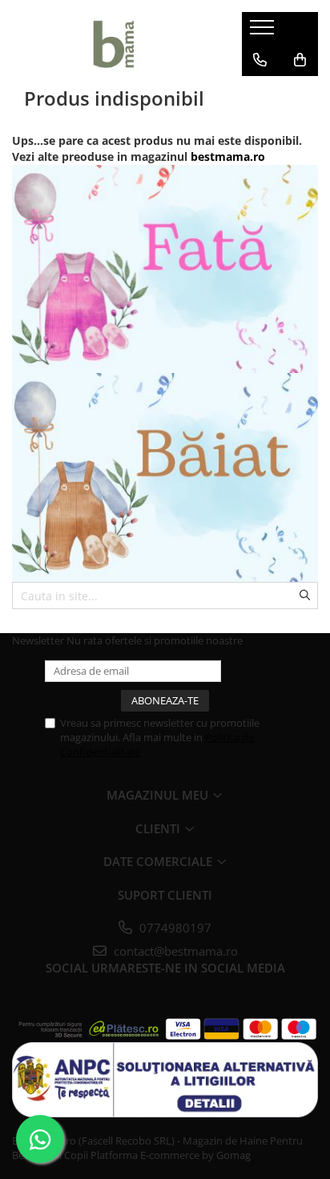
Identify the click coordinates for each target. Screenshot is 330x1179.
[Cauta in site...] (260, 92)
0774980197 (173, 928)
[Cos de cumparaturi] (300, 60)
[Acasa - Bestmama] (114, 44)
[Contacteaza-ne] (260, 60)
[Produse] (264, 32)
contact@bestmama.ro (174, 951)
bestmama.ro (228, 156)
